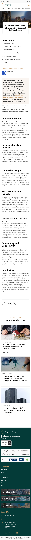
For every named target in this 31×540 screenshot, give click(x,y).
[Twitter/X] (6, 1)
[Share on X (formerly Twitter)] (7, 303)
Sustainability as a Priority (11, 52)
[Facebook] (8, 1)
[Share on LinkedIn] (10, 303)
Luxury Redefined (9, 43)
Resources (3, 480)
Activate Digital (11, 538)
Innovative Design (9, 49)
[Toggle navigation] (28, 5)
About (2, 485)
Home (2, 8)
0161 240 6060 (9, 519)
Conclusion (7, 62)
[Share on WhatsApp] (14, 303)
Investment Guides (6, 474)
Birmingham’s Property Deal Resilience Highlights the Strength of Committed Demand (14, 378)
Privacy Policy (19, 538)
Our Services (4, 477)
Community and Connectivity (12, 59)
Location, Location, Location (12, 46)
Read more (6, 352)
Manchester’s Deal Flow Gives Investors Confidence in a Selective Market (13, 347)
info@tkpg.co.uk (9, 515)
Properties (4, 469)
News (8, 8)
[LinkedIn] (4, 1)
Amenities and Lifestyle (10, 56)
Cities (2, 472)
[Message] (27, 1)
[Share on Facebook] (3, 303)
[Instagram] (2, 1)
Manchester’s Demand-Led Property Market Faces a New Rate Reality (13, 410)
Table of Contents (8, 40)
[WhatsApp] (29, 1)
